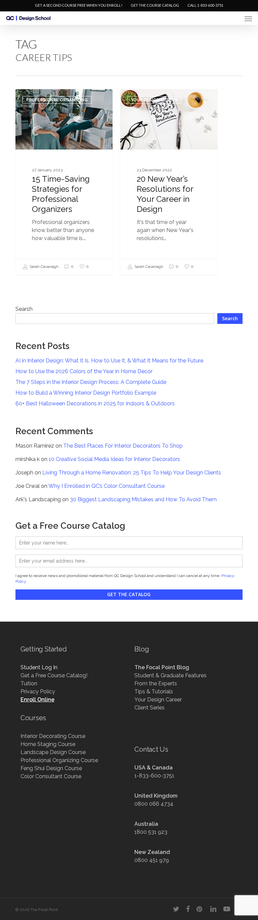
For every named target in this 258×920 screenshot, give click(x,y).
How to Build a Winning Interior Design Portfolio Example (85, 393)
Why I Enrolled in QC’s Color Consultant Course (106, 486)
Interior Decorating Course (52, 736)
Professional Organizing (57, 100)
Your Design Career (154, 100)
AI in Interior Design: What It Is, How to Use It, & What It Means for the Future (109, 360)
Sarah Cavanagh (43, 267)
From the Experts (155, 683)
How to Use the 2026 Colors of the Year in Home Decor (84, 371)
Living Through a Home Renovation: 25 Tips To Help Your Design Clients (131, 472)
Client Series (149, 707)
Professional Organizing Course (59, 760)
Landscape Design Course (53, 752)
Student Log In (38, 667)
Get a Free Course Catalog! (53, 675)
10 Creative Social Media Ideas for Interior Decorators (114, 459)
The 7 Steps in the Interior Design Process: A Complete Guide (90, 382)
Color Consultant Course (50, 776)
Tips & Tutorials (153, 691)
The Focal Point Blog (161, 667)
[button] (248, 18)
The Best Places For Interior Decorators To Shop (123, 446)
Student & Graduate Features (170, 675)
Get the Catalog (128, 594)
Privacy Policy (37, 691)
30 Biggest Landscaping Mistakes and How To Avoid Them (143, 499)
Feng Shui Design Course (51, 768)
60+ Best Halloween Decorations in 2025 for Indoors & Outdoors (95, 403)
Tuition (28, 683)
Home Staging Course (47, 744)
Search (24, 309)
